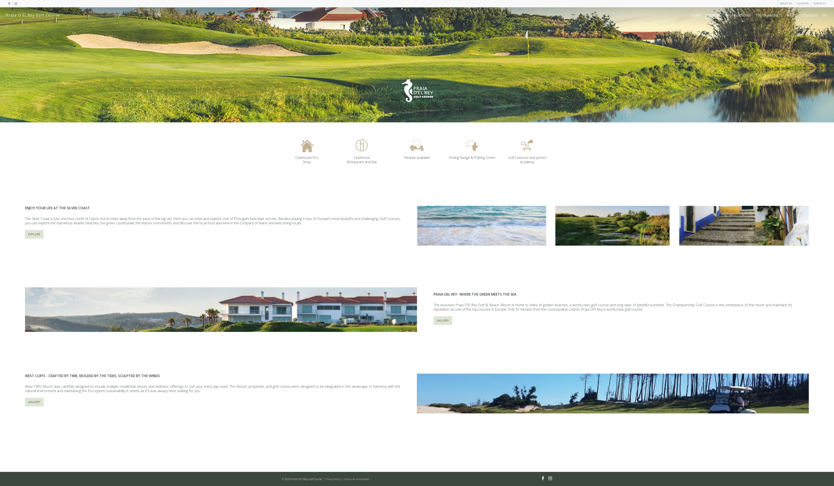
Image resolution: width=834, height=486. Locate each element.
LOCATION (802, 3)
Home (696, 15)
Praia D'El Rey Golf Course (33, 15)
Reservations (738, 15)
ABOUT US (786, 3)
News (792, 15)
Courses (713, 15)
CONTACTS (819, 3)
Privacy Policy (333, 479)
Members (809, 15)
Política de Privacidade (356, 479)
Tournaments (768, 15)
